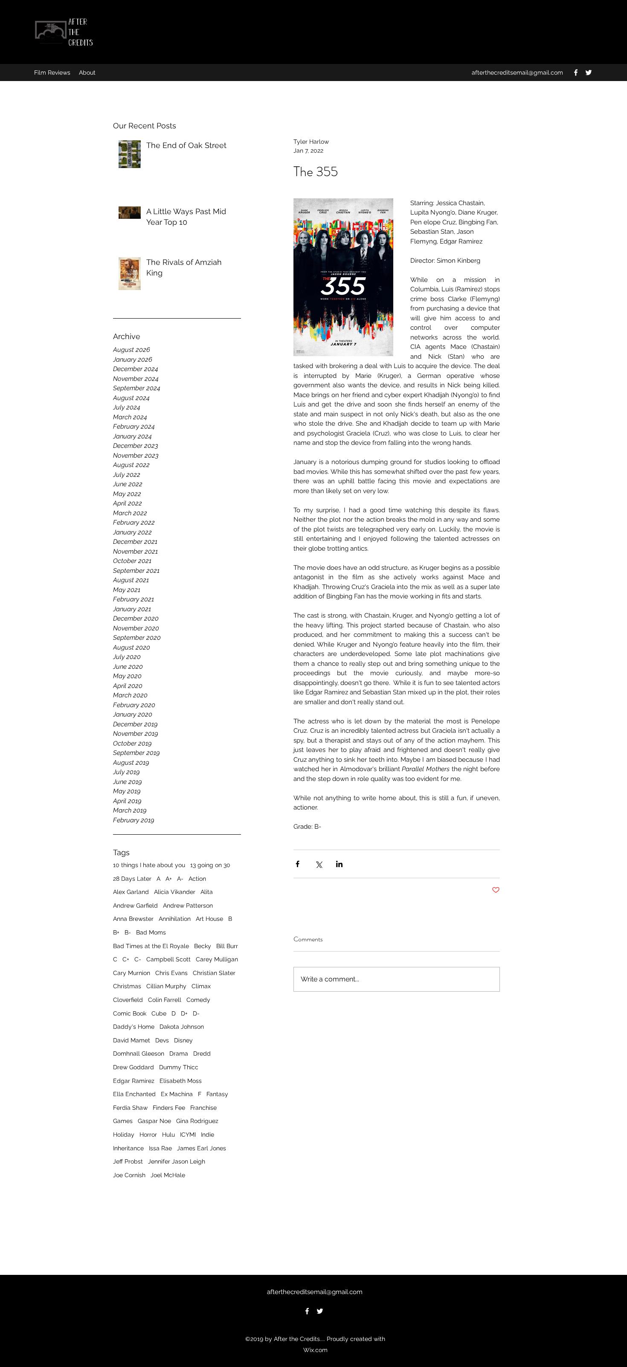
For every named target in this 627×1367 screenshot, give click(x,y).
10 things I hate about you (149, 865)
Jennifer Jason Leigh (176, 1161)
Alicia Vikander (174, 891)
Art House (209, 918)
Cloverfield (128, 999)
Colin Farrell (164, 999)
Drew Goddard (133, 1067)
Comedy (198, 999)
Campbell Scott (168, 959)
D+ (184, 1013)
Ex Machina (177, 1094)
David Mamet (131, 1040)
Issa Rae (160, 1148)
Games (123, 1120)
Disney (183, 1040)
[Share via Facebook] (297, 864)
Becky (202, 946)
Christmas (127, 986)
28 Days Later (132, 878)
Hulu (168, 1134)
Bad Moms (151, 932)
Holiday (123, 1134)
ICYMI (188, 1134)
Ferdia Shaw (130, 1107)
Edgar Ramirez (133, 1080)
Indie (207, 1134)
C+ (125, 959)
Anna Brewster (133, 918)
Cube (158, 1013)
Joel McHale (168, 1175)
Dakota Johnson (182, 1026)
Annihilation (175, 918)
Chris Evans (171, 972)
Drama (178, 1053)
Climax (201, 986)
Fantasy (217, 1094)
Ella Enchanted (134, 1094)
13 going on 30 (210, 865)
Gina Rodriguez (197, 1120)
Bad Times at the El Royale (151, 946)
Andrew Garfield (135, 905)
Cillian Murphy (166, 986)
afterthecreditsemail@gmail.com (517, 72)
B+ (116, 932)
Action (197, 878)
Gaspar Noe (154, 1120)
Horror (148, 1134)
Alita (206, 891)
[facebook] (576, 72)
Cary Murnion (131, 972)
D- (196, 1013)
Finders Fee (169, 1107)
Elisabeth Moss (181, 1080)
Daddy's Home (133, 1026)
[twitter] (588, 72)
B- (128, 932)
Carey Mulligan (217, 959)
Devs (162, 1040)
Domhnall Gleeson (138, 1053)
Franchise (203, 1107)
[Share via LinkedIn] (339, 864)
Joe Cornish (129, 1175)
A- (180, 878)
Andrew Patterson (188, 905)
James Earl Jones (201, 1148)
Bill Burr (227, 946)
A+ (168, 878)
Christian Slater (214, 972)
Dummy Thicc (178, 1067)
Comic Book (129, 1013)
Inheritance (128, 1148)
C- (137, 959)
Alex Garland (131, 891)
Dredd (202, 1053)
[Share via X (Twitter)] (318, 864)
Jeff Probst (128, 1161)
